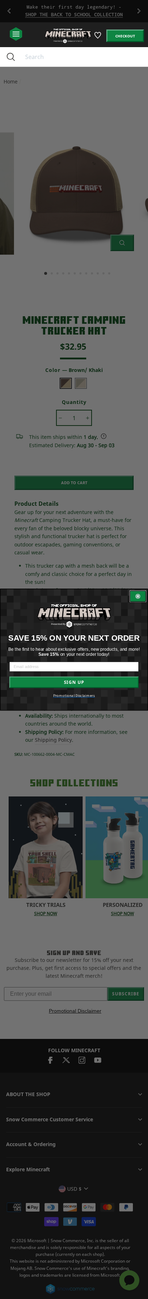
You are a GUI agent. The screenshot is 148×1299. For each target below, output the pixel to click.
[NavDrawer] (16, 34)
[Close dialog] (138, 596)
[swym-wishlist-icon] (98, 38)
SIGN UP (74, 682)
